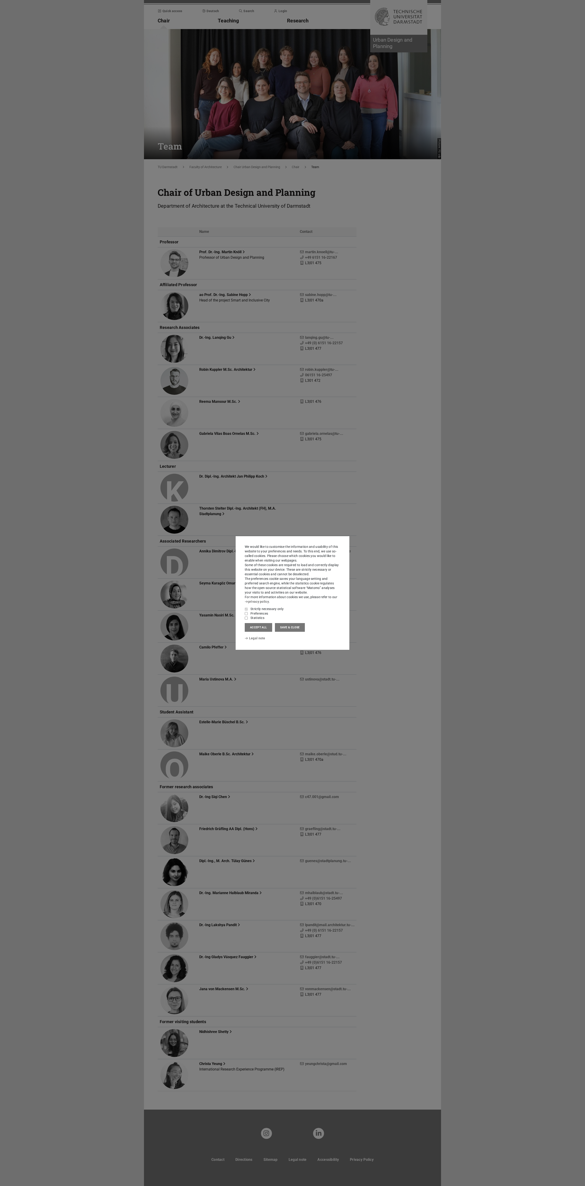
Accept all (258, 627)
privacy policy (258, 601)
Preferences (259, 613)
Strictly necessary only (267, 609)
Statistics (257, 618)
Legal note (257, 638)
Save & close (290, 627)
